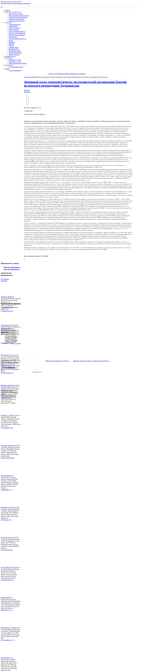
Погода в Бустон (11, 339)
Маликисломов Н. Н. (8, 385)
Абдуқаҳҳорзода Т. (7, 475)
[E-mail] (27, 90)
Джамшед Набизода (7, 297)
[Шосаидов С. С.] (8, 618)
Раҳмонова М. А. (6, 597)
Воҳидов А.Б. (5, 537)
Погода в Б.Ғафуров (11, 337)
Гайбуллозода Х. (6, 390)
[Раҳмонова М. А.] (8, 588)
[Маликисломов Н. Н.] (8, 375)
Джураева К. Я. (6, 325)
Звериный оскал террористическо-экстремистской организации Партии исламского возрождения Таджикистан (75, 83)
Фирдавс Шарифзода (12, 269)
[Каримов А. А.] (8, 497)
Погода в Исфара (11, 341)
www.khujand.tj (9, 367)
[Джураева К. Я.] (8, 315)
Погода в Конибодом (11, 340)
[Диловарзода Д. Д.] (8, 648)
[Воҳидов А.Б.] (8, 528)
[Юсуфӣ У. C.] (8, 406)
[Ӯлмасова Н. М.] (8, 436)
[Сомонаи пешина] (62, 74)
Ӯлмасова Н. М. (6, 445)
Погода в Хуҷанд (11, 336)
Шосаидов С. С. (6, 627)
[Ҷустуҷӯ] (52, 74)
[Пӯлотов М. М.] (8, 558)
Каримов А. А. (6, 507)
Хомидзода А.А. (6, 328)
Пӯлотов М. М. (6, 567)
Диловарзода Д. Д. (7, 658)
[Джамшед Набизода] (8, 287)
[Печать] (27, 92)
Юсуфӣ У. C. (5, 415)
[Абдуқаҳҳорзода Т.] (8, 466)
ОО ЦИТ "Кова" (37, 372)
